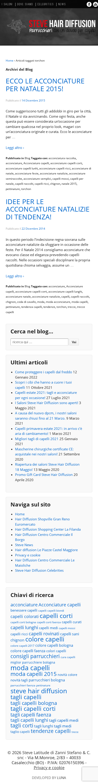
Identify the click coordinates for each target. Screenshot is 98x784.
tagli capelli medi (63, 720)
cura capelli (68, 657)
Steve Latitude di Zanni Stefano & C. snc (53, 755)
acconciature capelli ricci (54, 168)
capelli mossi (60, 179)
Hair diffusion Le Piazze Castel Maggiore (46, 550)
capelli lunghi (24, 627)
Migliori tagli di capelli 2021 (37, 438)
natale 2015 (69, 184)
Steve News (24, 545)
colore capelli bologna (54, 645)
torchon (26, 189)
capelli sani (69, 633)
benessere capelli (23, 610)
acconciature (14, 163)
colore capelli (44, 639)
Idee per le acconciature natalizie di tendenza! (48, 209)
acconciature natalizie (54, 173)
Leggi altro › (15, 147)
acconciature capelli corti (66, 163)
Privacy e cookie (27, 555)
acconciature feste (27, 173)
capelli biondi (55, 611)
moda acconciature (58, 302)
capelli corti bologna (23, 622)
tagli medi (62, 726)
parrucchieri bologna (47, 680)
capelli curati (72, 622)
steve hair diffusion (38, 690)
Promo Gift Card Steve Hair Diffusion (44, 474)
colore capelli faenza (27, 650)
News (62, 4)
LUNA (61, 777)
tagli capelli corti (33, 708)
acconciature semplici (37, 179)
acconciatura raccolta (62, 158)
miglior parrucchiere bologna (32, 662)
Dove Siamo (25, 4)
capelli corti (56, 615)
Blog (27, 158)
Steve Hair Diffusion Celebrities (39, 570)
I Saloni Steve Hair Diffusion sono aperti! (46, 402)
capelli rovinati (44, 633)
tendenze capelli (51, 731)
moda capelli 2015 (33, 674)
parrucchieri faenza (22, 685)
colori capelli (56, 651)
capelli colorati (24, 616)
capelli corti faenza (49, 622)
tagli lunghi (43, 726)
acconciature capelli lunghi (65, 291)
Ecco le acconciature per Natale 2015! (45, 84)
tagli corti (21, 725)
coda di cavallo (26, 302)
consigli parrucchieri (35, 656)
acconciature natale (18, 297)
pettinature (13, 189)
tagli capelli (25, 697)
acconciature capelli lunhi (22, 168)
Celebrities (46, 4)
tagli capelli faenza (30, 714)
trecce (72, 307)
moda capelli (80, 302)
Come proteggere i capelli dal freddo (43, 372)
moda (40, 302)
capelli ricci (42, 184)
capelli (65, 297)
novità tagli (19, 680)
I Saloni (7, 4)
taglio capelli (20, 731)
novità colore (67, 674)
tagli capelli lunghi (29, 720)
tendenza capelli (31, 307)
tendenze (49, 307)
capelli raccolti (24, 184)
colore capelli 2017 (22, 646)
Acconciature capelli (36, 163)
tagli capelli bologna (33, 703)
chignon (55, 184)
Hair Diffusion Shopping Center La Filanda (48, 529)
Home (9, 60)
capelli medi (48, 628)
